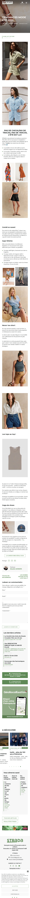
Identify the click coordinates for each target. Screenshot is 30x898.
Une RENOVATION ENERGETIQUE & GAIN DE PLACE (13, 645)
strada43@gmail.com (16, 857)
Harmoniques (9, 664)
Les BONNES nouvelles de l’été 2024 (23, 576)
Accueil (5, 23)
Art (14, 639)
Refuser (15, 890)
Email (4, 596)
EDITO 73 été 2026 (11, 655)
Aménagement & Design (16, 650)
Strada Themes (13, 23)
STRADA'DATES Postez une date (15, 682)
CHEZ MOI (7, 651)
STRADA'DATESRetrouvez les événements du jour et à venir (15, 675)
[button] (28, 871)
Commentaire (6, 611)
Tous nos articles (10, 818)
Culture (18, 639)
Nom (4, 590)
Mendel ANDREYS (16, 569)
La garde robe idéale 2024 (15, 555)
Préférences (15, 894)
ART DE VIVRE (10, 36)
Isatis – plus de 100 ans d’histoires (17, 753)
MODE (4, 36)
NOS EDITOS (8, 657)
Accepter (15, 886)
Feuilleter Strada (10, 821)
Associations (9, 639)
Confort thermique (11, 648)
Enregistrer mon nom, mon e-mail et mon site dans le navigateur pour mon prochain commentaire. (14, 605)
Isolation (20, 648)
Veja (23, 540)
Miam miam (14, 748)
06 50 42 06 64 (15, 855)
